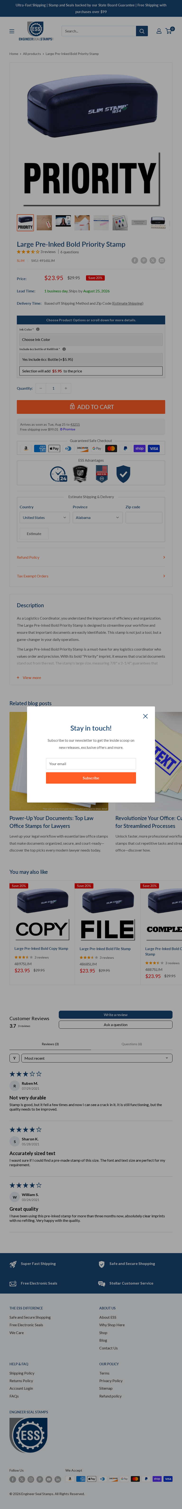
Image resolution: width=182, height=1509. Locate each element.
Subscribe (91, 778)
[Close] (145, 715)
